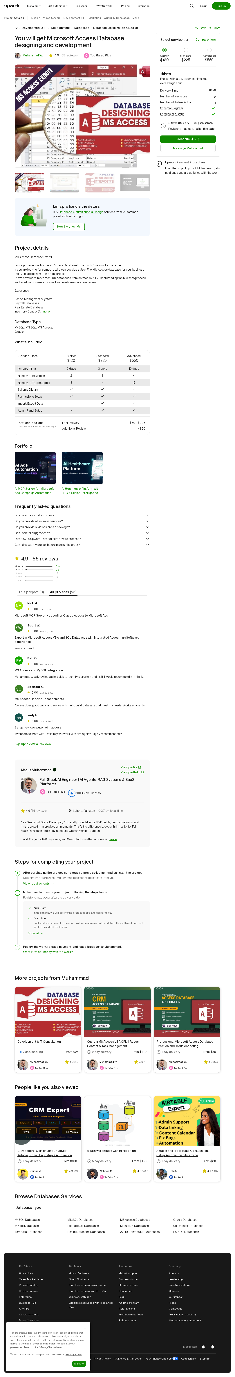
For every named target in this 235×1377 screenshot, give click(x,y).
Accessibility (188, 1358)
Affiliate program (129, 1302)
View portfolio (130, 772)
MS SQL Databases (80, 1219)
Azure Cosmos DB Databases (140, 1232)
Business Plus (27, 1302)
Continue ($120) (188, 139)
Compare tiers (206, 39)
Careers (174, 1291)
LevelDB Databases (186, 1232)
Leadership (176, 1279)
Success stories (128, 1279)
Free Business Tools (131, 1314)
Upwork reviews (128, 1285)
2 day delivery (102, 1052)
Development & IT (34, 27)
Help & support (128, 1273)
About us (174, 1273)
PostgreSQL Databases (83, 1226)
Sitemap (204, 1358)
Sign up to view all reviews (33, 744)
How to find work (79, 1273)
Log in (203, 5)
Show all (33, 933)
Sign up (221, 5)
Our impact (176, 1296)
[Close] (85, 1327)
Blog (122, 1296)
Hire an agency (28, 1291)
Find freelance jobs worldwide (87, 1285)
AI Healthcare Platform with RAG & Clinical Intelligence (81, 491)
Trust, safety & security (183, 1314)
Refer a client (127, 1308)
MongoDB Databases (134, 1226)
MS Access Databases (135, 1219)
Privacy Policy (102, 1358)
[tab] (31, 592)
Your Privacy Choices (161, 1358)
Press (172, 1302)
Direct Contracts (29, 1320)
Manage (79, 1363)
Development (60, 27)
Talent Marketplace (31, 1279)
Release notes (127, 1320)
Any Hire (24, 1308)
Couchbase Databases (188, 1226)
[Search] (192, 6)
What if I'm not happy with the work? (48, 952)
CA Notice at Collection (128, 1358)
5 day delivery (101, 1161)
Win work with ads (80, 1296)
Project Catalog (14, 17)
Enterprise (25, 1296)
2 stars (19, 576)
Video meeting (33, 1052)
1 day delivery (171, 1052)
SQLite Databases (27, 1226)
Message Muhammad (188, 148)
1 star (19, 580)
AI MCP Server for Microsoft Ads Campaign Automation (34, 491)
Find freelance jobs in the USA (87, 1291)
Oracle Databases (185, 1219)
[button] (97, 56)
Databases (81, 27)
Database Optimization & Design (81, 212)
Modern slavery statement (185, 1320)
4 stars (19, 569)
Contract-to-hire (29, 1314)
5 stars (19, 566)
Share (216, 28)
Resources (125, 1291)
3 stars (19, 573)
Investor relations (179, 1285)
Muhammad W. (33, 55)
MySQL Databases (27, 1219)
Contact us (175, 1308)
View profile (129, 767)
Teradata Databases (28, 1232)
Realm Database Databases (86, 1232)
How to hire (26, 1273)
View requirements (36, 883)
